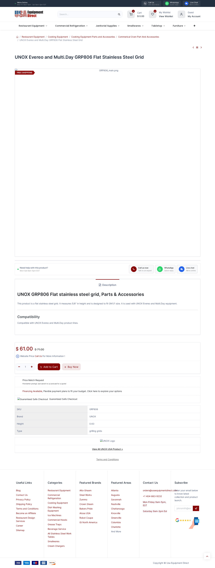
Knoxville (115, 513)
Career (19, 525)
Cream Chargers (56, 546)
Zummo (83, 499)
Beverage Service (57, 529)
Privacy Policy (23, 499)
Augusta (115, 495)
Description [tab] (109, 284)
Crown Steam (86, 504)
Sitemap (20, 530)
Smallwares (53, 541)
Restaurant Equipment (33, 36)
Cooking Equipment (58, 36)
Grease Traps (54, 524)
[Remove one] (19, 367)
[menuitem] (33, 26)
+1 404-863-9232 (152, 496)
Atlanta (114, 490)
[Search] (119, 14)
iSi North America (88, 522)
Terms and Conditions (27, 508)
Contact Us (22, 495)
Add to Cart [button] (50, 366)
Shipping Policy (24, 504)
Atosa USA (84, 513)
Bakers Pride (86, 508)
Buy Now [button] (72, 366)
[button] (196, 508)
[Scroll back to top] (207, 556)
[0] (131, 14)
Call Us (38, 356)
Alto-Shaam (85, 490)
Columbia (116, 522)
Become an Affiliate (26, 513)
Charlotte (116, 527)
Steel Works (85, 495)
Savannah (116, 499)
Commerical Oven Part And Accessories (138, 36)
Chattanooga (117, 508)
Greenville (116, 517)
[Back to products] (197, 47)
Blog (18, 490)
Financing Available (32, 391)
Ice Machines (54, 515)
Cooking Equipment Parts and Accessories (93, 36)
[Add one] (32, 367)
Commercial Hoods (57, 519)
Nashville (115, 504)
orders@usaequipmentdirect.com (160, 490)
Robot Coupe (86, 517)
